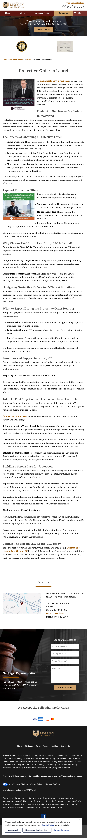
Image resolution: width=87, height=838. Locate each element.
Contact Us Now (43, 29)
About (22, 13)
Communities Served (16, 60)
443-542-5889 (73, 7)
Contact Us (63, 13)
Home (7, 13)
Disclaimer (29, 746)
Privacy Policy (42, 746)
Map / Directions (55, 613)
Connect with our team (15, 416)
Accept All (13, 830)
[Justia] (43, 816)
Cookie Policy (36, 784)
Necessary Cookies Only (37, 830)
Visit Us (43, 582)
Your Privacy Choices (18, 784)
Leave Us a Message (65, 640)
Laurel (28, 60)
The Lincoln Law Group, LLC (54, 81)
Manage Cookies (52, 784)
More (80, 13)
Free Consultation (75, 3)
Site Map (54, 746)
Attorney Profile (42, 13)
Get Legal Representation (19, 673)
